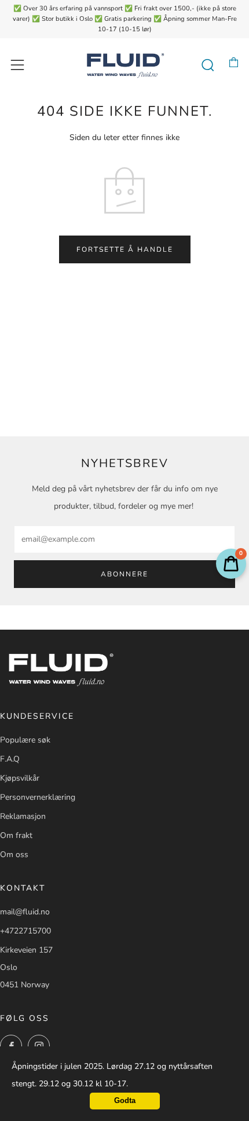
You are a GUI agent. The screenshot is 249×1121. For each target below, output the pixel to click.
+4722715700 (25, 930)
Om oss (14, 854)
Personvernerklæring (37, 797)
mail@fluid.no (25, 911)
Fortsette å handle (124, 249)
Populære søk (25, 739)
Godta (125, 1101)
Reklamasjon (23, 816)
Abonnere (124, 574)
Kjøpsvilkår (19, 778)
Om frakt (16, 835)
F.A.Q (10, 759)
